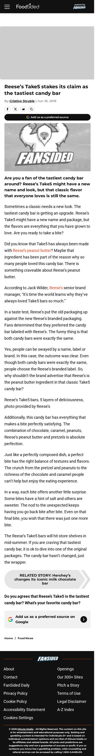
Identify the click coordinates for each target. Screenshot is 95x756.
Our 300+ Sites (70, 677)
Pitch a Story (68, 685)
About (9, 669)
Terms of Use (69, 693)
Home (8, 638)
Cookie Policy (15, 701)
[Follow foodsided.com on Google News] (83, 619)
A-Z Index (65, 709)
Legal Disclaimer (71, 701)
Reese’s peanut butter (32, 250)
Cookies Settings (18, 717)
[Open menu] (7, 6)
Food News (25, 638)
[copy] (31, 109)
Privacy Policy (16, 693)
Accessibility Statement (24, 709)
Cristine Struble (22, 101)
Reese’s (56, 287)
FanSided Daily (17, 685)
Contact (10, 677)
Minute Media (25, 729)
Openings (65, 669)
